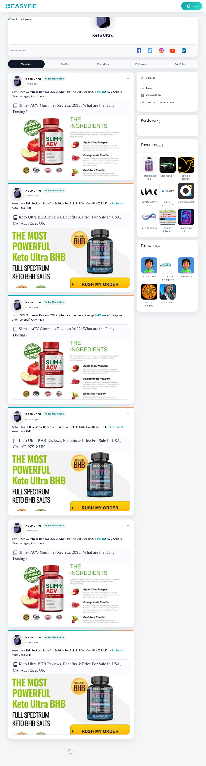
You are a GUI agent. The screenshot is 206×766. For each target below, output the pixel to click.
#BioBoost (116, 203)
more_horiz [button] (127, 78)
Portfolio (180, 64)
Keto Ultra (33, 79)
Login (191, 6)
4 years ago (31, 83)
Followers (141, 64)
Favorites (103, 64)
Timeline (26, 64)
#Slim (101, 91)
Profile (65, 64)
